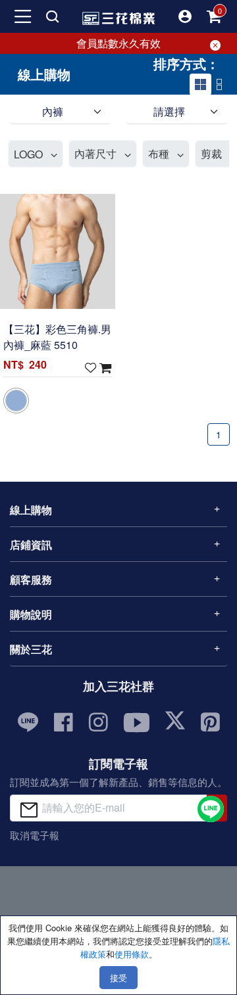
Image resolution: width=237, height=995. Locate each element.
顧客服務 (31, 579)
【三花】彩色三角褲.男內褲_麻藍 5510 (57, 336)
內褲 (52, 111)
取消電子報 (34, 835)
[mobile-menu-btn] (23, 16)
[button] (185, 16)
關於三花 (31, 649)
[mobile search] (52, 16)
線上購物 (31, 509)
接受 (118, 977)
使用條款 (132, 954)
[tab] (200, 84)
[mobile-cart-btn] (214, 16)
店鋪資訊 (31, 544)
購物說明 (31, 614)
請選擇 (169, 111)
